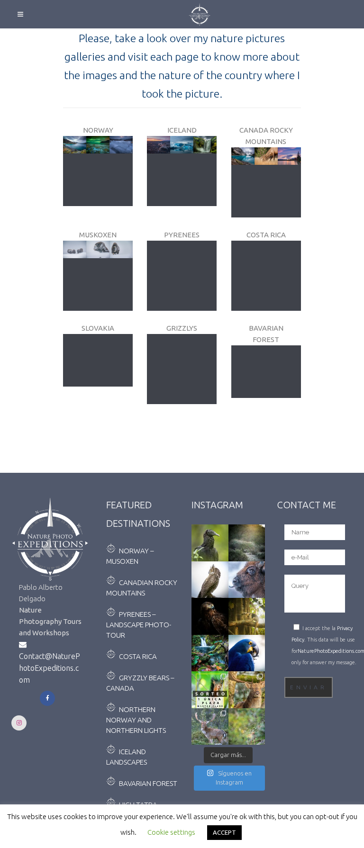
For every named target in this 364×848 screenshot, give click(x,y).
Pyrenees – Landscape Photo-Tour (138, 624)
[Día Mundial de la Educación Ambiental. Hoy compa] (209, 616)
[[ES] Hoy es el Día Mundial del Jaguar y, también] (246, 616)
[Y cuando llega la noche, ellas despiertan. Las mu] (209, 579)
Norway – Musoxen (130, 556)
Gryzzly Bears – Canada (140, 683)
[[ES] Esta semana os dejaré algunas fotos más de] (246, 726)
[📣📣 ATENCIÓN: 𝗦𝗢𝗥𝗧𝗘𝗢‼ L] (209, 689)
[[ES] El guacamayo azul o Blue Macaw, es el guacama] (246, 653)
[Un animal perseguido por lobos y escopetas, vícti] (246, 542)
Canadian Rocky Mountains (141, 587)
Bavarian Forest (148, 783)
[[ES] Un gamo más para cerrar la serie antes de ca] (246, 689)
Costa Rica (138, 656)
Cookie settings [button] (171, 832)
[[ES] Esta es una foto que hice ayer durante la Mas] (209, 653)
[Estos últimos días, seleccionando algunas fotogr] (209, 542)
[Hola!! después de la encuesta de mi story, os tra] (246, 579)
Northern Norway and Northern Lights (136, 719)
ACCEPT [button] (224, 832)
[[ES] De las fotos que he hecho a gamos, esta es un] (209, 726)
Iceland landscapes (126, 757)
